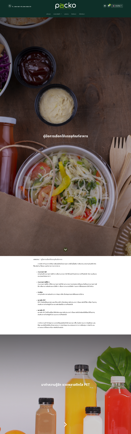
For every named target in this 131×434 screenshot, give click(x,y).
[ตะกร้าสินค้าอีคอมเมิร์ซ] (105, 6)
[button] (10, 6)
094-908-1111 (27, 7)
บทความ (36, 259)
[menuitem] (48, 14)
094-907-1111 (18, 7)
